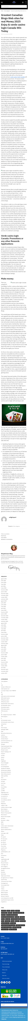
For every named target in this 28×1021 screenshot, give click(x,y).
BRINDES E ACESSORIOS (6, 539)
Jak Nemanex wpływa (6, 770)
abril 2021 (3, 667)
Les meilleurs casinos (6, 800)
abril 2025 (3, 608)
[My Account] (23, 3)
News (2, 824)
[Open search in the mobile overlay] (14, 6)
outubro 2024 (4, 619)
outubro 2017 (4, 673)
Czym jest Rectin (5, 742)
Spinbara (3, 872)
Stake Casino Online (5, 876)
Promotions (3, 855)
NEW (2, 822)
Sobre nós (4, 975)
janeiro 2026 (4, 591)
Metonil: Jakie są (5, 811)
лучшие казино (5, 929)
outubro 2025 (4, 597)
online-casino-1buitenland (7, 825)
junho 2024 (3, 627)
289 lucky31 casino (5, 698)
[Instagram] (4, 982)
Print (3, 921)
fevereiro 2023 (4, 652)
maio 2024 (3, 628)
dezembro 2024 (4, 615)
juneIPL (3, 788)
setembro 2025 (4, 599)
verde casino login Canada (17, 77)
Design (12, 910)
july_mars (3, 783)
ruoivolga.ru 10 (4, 864)
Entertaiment (4, 912)
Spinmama (3, 874)
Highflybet (3, 761)
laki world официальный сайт (7, 916)
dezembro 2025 (4, 593)
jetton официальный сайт (12, 914)
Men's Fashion (4, 809)
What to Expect (4, 892)
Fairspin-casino (4, 750)
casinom (3, 735)
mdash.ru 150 (4, 805)
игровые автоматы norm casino (8, 925)
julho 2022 (3, 658)
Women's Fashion (5, 896)
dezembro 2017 (4, 669)
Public (2, 857)
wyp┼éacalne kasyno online (7, 900)
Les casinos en (4, 796)
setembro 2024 (4, 621)
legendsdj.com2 (4, 792)
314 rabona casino (5, 707)
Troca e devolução (6, 967)
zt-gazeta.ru (4, 901)
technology (23, 921)
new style (8, 919)
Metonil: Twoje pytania (6, 812)
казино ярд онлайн (17, 927)
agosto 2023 (4, 645)
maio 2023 (3, 651)
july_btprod (3, 779)
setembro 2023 (4, 643)
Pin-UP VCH (3, 844)
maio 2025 (3, 606)
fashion (10, 912)
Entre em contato (5, 978)
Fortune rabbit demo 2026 (18, 912)
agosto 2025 (4, 601)
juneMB (3, 790)
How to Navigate (4, 762)
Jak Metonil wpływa (5, 768)
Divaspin (3, 744)
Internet (3, 914)
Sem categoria (7, 10)
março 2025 (3, 610)
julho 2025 (3, 602)
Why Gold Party (4, 894)
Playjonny (3, 850)
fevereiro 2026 (4, 590)
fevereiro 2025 (4, 612)
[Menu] (3, 2)
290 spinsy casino (5, 700)
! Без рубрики (4, 681)
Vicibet (2, 887)
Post (2, 853)
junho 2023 (3, 649)
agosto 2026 (4, 578)
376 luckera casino (5, 709)
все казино (13, 923)
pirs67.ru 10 (4, 848)
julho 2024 (3, 625)
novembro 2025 (4, 595)
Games (2, 757)
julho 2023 (3, 647)
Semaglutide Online (5, 868)
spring (12, 921)
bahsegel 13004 (4, 729)
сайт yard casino (13, 929)
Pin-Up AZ (3, 837)
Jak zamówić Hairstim (6, 772)
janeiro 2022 (4, 664)
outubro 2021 (4, 665)
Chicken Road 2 (4, 738)
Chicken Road (4, 737)
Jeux (2, 777)
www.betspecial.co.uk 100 (7, 898)
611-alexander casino (6, 720)
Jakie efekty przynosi (6, 774)
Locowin (3, 801)
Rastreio (4, 972)
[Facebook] (2, 982)
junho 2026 (3, 582)
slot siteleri (7, 921)
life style (16, 916)
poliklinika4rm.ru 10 (5, 851)
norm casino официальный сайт (17, 919)
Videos (2, 888)
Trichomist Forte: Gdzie (6, 881)
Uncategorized (4, 883)
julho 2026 (3, 580)
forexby (3, 755)
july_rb (2, 785)
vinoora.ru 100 (4, 890)
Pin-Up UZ (3, 842)
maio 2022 (3, 660)
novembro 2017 (4, 671)
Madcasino (3, 803)
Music (3, 919)
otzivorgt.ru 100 (4, 833)
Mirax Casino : (4, 814)
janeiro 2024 (4, 636)
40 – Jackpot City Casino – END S (8, 714)
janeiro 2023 (4, 654)
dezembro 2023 (4, 638)
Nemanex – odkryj (5, 820)
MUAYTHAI (3, 535)
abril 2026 (3, 586)
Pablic (2, 835)
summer (17, 921)
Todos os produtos (5, 534)
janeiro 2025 (4, 614)
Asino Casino (4, 727)
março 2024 (3, 632)
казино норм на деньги (6, 927)
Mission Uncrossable (5, 816)
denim (8, 910)
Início (2, 10)
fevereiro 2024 (4, 634)
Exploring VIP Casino (5, 748)
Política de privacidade (7, 961)
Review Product (4, 862)
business (3, 910)
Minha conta (4, 969)
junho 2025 (3, 604)
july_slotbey (4, 787)
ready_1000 (3, 861)
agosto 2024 (4, 623)
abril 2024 (3, 630)
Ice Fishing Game (5, 766)
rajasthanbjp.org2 (5, 859)
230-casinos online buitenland (8, 696)
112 (2, 685)
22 (1, 692)
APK (2, 725)
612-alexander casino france (7, 722)
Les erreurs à (4, 798)
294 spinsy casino (5, 701)
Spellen (3, 870)
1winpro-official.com (6, 687)
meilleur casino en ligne (6, 807)
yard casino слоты (5, 923)
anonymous (3, 724)
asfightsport (12, 517)
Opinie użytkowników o (6, 829)
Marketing (22, 916)
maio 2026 (3, 584)
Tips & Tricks (4, 879)
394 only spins (4, 711)
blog (2, 731)
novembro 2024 (4, 617)
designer (17, 910)
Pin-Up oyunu (4, 838)
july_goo (3, 781)
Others (2, 831)
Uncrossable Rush (5, 885)
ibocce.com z (4, 764)
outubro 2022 (4, 656)
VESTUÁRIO (4, 537)
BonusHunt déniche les (6, 733)
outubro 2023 (4, 641)
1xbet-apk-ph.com (5, 688)
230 (2, 694)
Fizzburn (3, 753)
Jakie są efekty (4, 775)
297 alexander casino (6, 705)
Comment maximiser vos (6, 740)
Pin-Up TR (3, 840)
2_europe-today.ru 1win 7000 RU (8, 690)
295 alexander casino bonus (7, 703)
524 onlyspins (4, 716)
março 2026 (3, 588)
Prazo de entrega (5, 964)
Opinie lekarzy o (4, 827)
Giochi (2, 759)
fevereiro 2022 (4, 662)
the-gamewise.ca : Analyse (7, 877)
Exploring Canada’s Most (6, 746)
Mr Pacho (3, 818)
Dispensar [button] (4, 1019)
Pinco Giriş (3, 846)
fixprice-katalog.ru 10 (6, 751)
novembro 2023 (4, 640)
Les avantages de (5, 794)
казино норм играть (20, 925)
